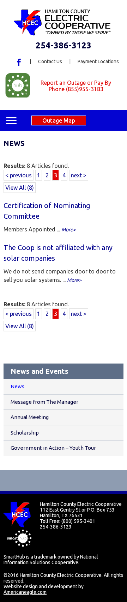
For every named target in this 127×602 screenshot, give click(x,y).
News (17, 386)
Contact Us (50, 61)
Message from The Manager (44, 402)
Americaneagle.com (25, 592)
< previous (18, 175)
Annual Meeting (30, 417)
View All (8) (19, 187)
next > (78, 175)
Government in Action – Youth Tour (53, 448)
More (67, 229)
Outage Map (58, 120)
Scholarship (25, 433)
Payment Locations (98, 61)
